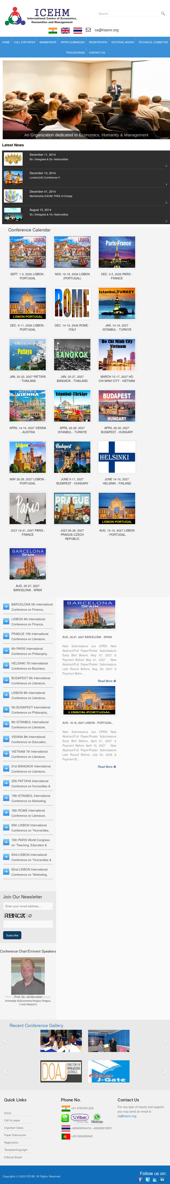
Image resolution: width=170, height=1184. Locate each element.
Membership (48, 42)
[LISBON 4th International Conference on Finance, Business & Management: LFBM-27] (116, 508)
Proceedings (75, 52)
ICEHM (30, 1176)
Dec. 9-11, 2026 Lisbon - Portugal (27, 327)
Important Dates (13, 1128)
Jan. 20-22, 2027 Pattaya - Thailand (28, 378)
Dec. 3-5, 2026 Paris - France (116, 276)
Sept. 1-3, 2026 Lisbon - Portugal (27, 276)
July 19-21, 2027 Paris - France (28, 532)
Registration (11, 1142)
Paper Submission (15, 1135)
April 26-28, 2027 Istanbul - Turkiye (72, 430)
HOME (6, 42)
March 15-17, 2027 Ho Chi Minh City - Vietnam (117, 378)
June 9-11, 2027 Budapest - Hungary (72, 481)
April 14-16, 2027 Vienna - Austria (28, 430)
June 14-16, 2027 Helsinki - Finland (117, 481)
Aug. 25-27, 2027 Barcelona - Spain (27, 588)
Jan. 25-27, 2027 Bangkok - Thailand (72, 378)
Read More (105, 681)
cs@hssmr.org (106, 29)
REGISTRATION (98, 42)
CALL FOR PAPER (24, 42)
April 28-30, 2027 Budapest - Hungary (117, 430)
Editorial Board (13, 1157)
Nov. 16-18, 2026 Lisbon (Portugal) (72, 276)
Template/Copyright (15, 1150)
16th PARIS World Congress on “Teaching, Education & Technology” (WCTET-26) (30, 845)
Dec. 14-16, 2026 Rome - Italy (72, 327)
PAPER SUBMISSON (73, 42)
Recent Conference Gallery (36, 1025)
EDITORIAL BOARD (123, 42)
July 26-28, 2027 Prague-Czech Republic (72, 534)
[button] (18, 1041)
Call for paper (12, 1120)
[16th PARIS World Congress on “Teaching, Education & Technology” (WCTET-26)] (116, 252)
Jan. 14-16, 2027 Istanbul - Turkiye (116, 327)
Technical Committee (153, 42)
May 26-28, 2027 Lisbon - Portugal (28, 481)
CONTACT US (97, 52)
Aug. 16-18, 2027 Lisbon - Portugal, (117, 532)
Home (7, 1113)
